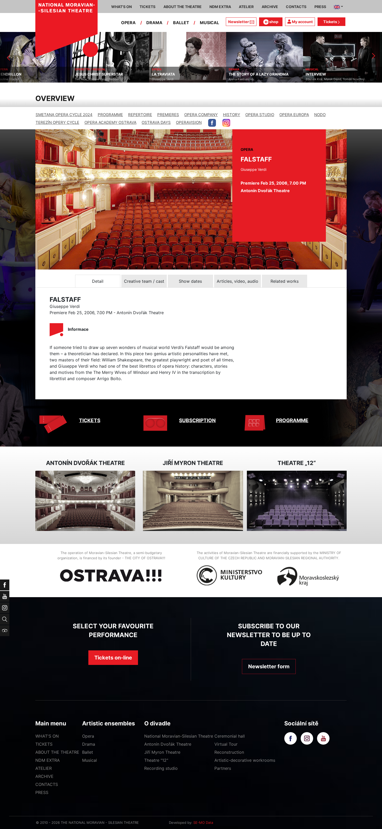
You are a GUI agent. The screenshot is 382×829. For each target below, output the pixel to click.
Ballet (87, 752)
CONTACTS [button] (296, 6)
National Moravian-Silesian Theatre (178, 736)
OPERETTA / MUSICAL (18, 69)
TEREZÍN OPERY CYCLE (57, 122)
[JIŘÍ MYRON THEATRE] (193, 501)
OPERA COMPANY (201, 114)
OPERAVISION (189, 122)
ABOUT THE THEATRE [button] (182, 6)
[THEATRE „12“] (297, 501)
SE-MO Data (203, 822)
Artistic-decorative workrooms (244, 760)
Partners (222, 768)
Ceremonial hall (229, 736)
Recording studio (161, 768)
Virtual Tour (226, 744)
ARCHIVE (270, 6)
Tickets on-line (113, 658)
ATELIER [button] (246, 6)
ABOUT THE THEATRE (57, 752)
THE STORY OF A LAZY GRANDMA (186, 74)
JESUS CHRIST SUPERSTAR (27, 74)
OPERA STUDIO (259, 114)
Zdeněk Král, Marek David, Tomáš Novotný (262, 79)
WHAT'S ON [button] (121, 6)
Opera (88, 736)
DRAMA (154, 22)
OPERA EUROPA (294, 114)
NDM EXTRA (47, 760)
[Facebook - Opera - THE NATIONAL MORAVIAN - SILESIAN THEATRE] (212, 123)
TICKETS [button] (147, 6)
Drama (88, 744)
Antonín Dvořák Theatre (167, 744)
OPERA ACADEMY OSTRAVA (110, 122)
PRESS (41, 792)
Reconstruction (229, 752)
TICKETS (89, 420)
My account (302, 21)
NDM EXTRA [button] (220, 6)
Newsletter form (268, 666)
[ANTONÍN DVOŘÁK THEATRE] (85, 501)
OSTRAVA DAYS (156, 122)
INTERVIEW (243, 74)
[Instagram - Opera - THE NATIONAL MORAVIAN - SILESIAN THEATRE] (226, 123)
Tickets (330, 21)
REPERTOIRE (140, 114)
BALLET (181, 22)
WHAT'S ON (47, 736)
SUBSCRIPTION (197, 420)
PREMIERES (168, 114)
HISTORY (231, 114)
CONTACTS (46, 784)
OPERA (128, 22)
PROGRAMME (110, 114)
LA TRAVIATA (91, 74)
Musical (89, 760)
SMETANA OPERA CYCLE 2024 (64, 114)
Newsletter (238, 21)
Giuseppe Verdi (90, 79)
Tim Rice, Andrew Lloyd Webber (25, 79)
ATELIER (43, 768)
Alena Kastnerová (168, 79)
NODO (320, 114)
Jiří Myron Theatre (162, 752)
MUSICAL (209, 22)
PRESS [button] (320, 6)
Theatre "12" (156, 760)
